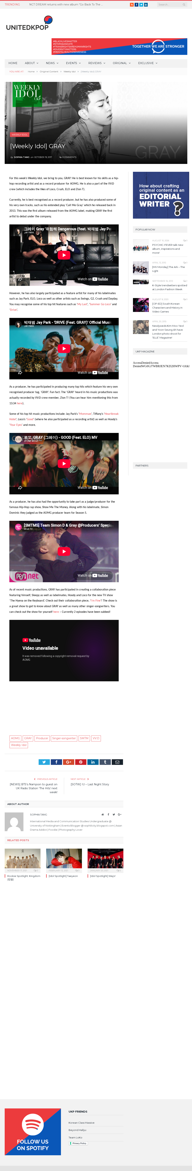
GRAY (28, 738)
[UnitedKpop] (29, 21)
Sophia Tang (21, 157)
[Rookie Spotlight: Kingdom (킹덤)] (22, 860)
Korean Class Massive (81, 1122)
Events (71, 63)
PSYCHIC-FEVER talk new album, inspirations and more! (167, 248)
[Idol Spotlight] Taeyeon (63, 875)
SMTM (84, 738)
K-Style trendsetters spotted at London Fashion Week (169, 287)
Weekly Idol (20, 134)
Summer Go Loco (100, 304)
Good (30, 419)
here (19, 403)
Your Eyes (16, 425)
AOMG (15, 738)
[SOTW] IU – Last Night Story (90, 784)
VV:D (96, 738)
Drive (13, 310)
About (30, 63)
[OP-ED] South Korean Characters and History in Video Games (167, 307)
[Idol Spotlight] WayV (103, 875)
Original (120, 63)
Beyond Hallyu (77, 1129)
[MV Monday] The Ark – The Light (168, 268)
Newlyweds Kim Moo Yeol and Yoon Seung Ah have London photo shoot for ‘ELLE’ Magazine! (168, 331)
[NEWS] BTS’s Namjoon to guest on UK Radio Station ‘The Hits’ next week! (33, 788)
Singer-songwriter (64, 738)
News (50, 63)
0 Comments (69, 157)
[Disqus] (64, 938)
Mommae (85, 414)
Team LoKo (75, 1137)
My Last (82, 304)
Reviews (95, 63)
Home (12, 63)
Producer (42, 738)
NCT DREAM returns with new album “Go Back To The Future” (67, 4)
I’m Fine (95, 600)
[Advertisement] (64, 705)
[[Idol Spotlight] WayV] (105, 860)
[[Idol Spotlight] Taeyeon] (64, 860)
